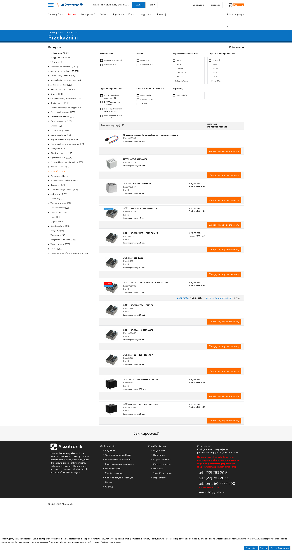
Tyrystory (54, 221)
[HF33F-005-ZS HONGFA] (112, 164)
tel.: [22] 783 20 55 (214, 478)
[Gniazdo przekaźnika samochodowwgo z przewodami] (112, 140)
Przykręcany (146, 99)
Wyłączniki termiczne (60, 239)
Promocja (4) (182, 95)
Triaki (52, 217)
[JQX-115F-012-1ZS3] (112, 263)
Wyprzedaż (147, 14)
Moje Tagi (158, 468)
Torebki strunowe (58, 203)
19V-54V (181, 73)
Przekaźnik (146, 64)
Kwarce (53, 126)
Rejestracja (215, 4)
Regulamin (118, 14)
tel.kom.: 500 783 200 (217, 483)
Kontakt (132, 14)
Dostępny (110, 64)
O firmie (104, 14)
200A (216, 60)
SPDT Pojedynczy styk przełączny (113, 110)
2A (215, 69)
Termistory (55, 198)
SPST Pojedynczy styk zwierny (113, 116)
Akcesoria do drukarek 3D (62, 71)
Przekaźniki (55, 171)
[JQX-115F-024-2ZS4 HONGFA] (112, 360)
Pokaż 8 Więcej (217, 81)
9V (179, 64)
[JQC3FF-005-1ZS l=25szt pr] (111, 188)
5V (179, 60)
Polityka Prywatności (280, 548)
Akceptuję (252, 548)
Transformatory (57, 208)
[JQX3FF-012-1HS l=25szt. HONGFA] (112, 384)
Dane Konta (159, 455)
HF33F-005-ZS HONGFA (135, 159)
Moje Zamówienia (161, 464)
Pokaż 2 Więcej (181, 81)
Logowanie (198, 4)
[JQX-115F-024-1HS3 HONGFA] (112, 335)
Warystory (54, 230)
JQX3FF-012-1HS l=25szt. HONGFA (140, 379)
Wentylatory (55, 235)
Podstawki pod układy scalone (64, 162)
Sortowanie (212, 124)
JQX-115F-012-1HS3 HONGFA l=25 (140, 233)
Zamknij (263, 548)
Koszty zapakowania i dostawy (119, 464)
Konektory (145, 95)
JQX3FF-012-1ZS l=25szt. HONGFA (140, 404)
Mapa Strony (159, 477)
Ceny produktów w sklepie (118, 455)
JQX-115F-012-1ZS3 (133, 258)
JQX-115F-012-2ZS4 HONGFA (138, 305)
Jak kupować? (87, 14)
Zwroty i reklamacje (114, 473)
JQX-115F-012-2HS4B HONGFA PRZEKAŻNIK (145, 282)
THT (143, 103)
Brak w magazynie (113, 60)
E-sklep (72, 14)
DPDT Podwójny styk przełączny (112, 96)
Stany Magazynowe (162, 473)
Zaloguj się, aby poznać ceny (224, 151)
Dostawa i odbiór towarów (118, 459)
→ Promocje (56, 53)
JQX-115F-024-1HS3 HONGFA (138, 330)
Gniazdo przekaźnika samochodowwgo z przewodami (150, 135)
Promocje (162, 14)
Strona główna (55, 14)
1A (215, 64)
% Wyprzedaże (57, 57)
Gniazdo (144, 60)
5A (215, 73)
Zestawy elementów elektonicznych (66, 253)
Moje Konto (159, 450)
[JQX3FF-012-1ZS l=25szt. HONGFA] (112, 409)
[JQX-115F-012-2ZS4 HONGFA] (112, 310)
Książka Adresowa (161, 459)
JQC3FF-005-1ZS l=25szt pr (137, 183)
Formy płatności (113, 468)
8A (215, 77)
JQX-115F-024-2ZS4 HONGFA (138, 355)
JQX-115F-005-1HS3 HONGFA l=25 (140, 208)
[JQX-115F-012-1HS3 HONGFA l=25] (112, 238)
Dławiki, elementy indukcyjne (63, 107)
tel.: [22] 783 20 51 (214, 472)
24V (179, 77)
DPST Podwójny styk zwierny (112, 103)
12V (180, 69)
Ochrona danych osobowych (119, 477)
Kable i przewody (58, 121)
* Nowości (55, 62)
